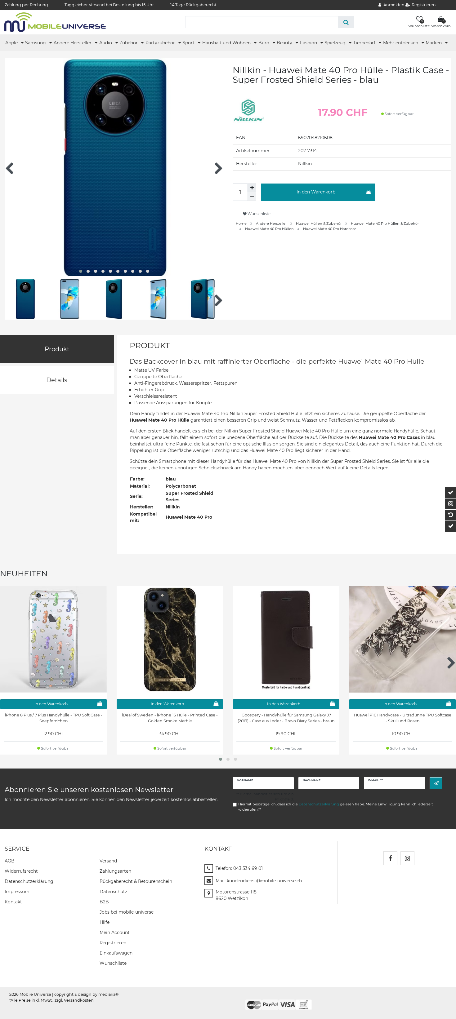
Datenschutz (113, 891)
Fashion (309, 43)
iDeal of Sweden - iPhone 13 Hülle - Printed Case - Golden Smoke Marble (170, 718)
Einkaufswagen (116, 953)
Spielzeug (335, 43)
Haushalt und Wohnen (227, 43)
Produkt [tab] (57, 349)
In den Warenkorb (316, 192)
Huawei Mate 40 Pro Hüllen (269, 229)
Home (241, 223)
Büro (264, 43)
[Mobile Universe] (55, 22)
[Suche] (346, 22)
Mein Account (115, 932)
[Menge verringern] (252, 196)
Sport (189, 43)
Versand (108, 861)
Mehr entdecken (401, 43)
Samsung (36, 43)
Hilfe (105, 922)
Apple (12, 43)
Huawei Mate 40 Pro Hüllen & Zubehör (385, 223)
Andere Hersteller (73, 43)
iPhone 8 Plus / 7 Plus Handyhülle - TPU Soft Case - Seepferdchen (53, 718)
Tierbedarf (365, 43)
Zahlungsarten (115, 871)
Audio (106, 43)
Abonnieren (436, 783)
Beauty (285, 43)
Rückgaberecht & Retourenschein (136, 881)
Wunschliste (258, 213)
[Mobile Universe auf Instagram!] (407, 858)
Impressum (17, 891)
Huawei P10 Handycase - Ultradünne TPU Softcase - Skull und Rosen (402, 718)
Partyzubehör (160, 43)
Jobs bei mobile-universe (127, 912)
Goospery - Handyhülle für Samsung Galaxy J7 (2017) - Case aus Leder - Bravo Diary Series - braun (286, 718)
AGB (10, 861)
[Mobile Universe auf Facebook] (390, 858)
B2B (104, 902)
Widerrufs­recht (21, 871)
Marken (434, 43)
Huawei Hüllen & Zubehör (319, 223)
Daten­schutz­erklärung (29, 881)
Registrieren (113, 943)
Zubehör (129, 43)
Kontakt (13, 902)
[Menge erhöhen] (252, 188)
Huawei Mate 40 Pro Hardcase (329, 229)
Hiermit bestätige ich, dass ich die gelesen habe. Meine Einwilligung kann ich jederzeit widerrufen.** (335, 807)
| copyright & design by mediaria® (85, 994)
